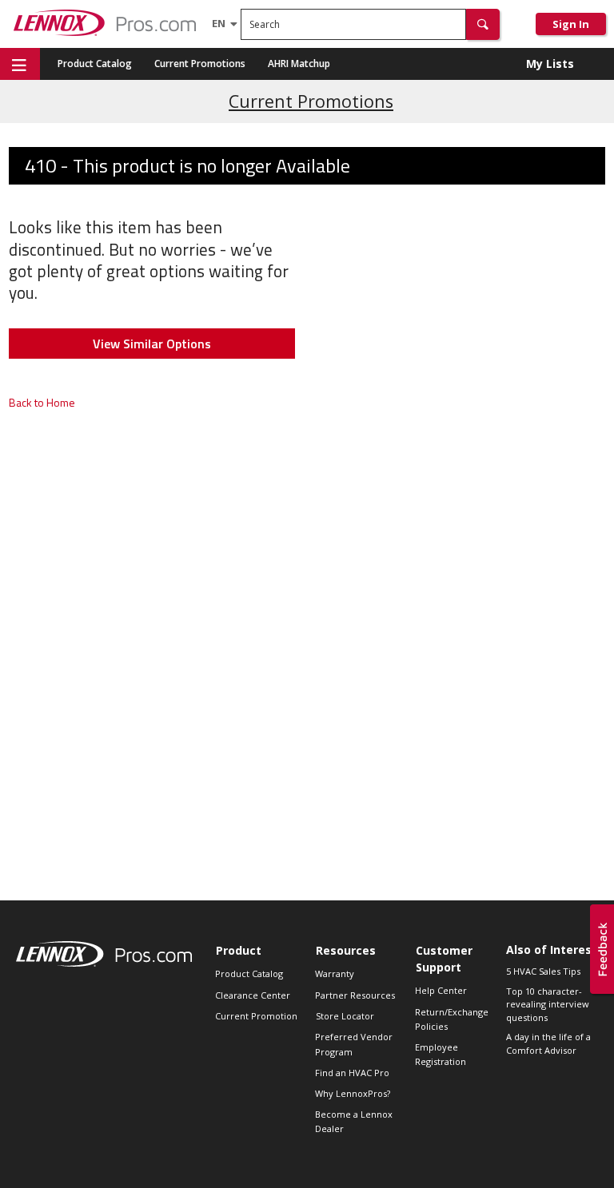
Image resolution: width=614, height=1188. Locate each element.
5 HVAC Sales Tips (543, 971)
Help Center (441, 990)
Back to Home (42, 402)
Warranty (334, 973)
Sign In (570, 24)
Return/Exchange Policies (451, 1019)
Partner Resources (355, 995)
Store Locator (345, 1016)
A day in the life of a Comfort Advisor (548, 1043)
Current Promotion (256, 1016)
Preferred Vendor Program (354, 1044)
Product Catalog (95, 63)
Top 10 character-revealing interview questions (547, 1004)
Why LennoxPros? (352, 1093)
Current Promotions (199, 63)
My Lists (550, 63)
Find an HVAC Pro (352, 1073)
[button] (483, 24)
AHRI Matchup (299, 63)
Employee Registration (440, 1054)
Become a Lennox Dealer (354, 1121)
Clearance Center (252, 995)
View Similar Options (152, 343)
